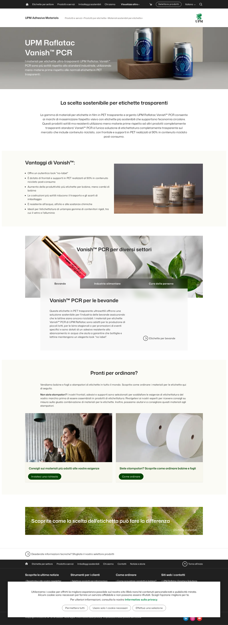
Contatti (122, 563)
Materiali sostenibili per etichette (125, 18)
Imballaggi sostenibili (88, 563)
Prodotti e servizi (73, 18)
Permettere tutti (75, 608)
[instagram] (192, 618)
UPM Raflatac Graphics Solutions (180, 581)
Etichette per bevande (162, 338)
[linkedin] (185, 618)
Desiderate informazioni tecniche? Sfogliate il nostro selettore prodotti (72, 554)
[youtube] (199, 618)
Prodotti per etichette (95, 18)
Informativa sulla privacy (141, 599)
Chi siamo (108, 563)
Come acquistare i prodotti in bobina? (136, 581)
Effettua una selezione (149, 608)
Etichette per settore (42, 563)
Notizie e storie (137, 563)
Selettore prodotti (168, 4)
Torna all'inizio (195, 563)
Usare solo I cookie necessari (110, 608)
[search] (200, 4)
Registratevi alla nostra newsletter (43, 581)
